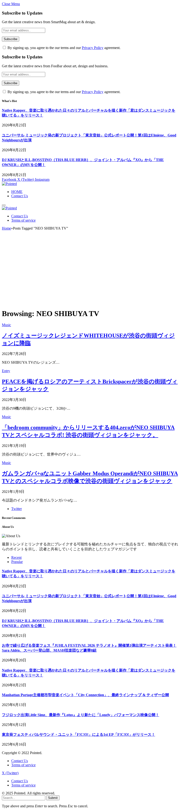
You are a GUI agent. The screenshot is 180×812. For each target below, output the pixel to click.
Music (6, 325)
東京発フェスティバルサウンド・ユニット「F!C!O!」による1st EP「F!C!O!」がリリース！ (78, 734)
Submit (53, 798)
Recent (16, 557)
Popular (17, 562)
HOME (16, 192)
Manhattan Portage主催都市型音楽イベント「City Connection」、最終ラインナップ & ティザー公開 (85, 695)
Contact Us (19, 196)
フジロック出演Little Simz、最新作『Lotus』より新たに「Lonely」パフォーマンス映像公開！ (80, 715)
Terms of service (23, 220)
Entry (6, 371)
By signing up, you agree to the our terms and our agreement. (63, 48)
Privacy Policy (92, 48)
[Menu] (4, 205)
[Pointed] (9, 184)
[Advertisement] (90, 271)
